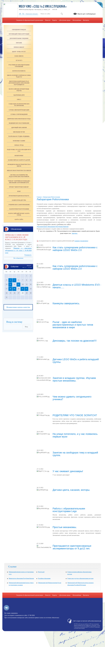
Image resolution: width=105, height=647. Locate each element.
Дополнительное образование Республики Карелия (52, 226)
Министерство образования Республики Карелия (21, 578)
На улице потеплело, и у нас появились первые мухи (75, 435)
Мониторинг (19, 155)
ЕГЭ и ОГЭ (19, 60)
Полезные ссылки (19, 141)
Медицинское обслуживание (19, 123)
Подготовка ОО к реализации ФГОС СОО (19, 150)
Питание (19, 43)
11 (10, 284)
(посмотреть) (84, 241)
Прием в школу (19, 47)
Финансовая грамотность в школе (19, 170)
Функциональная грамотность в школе (19, 165)
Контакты (86, 20)
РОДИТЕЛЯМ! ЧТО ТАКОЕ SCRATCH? (75, 415)
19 (14, 288)
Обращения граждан (19, 29)
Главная (39, 197)
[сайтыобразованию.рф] (99, 5)
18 (10, 288)
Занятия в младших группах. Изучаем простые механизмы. (74, 379)
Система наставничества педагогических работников (19, 175)
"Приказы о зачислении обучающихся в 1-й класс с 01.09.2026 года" (18, 250)
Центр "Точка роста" (19, 51)
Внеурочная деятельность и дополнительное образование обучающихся (19, 83)
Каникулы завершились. (66, 303)
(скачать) (77, 241)
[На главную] (20, 13)
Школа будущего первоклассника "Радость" (19, 76)
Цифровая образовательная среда (19, 118)
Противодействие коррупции (19, 34)
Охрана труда (19, 145)
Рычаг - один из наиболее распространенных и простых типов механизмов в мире (73, 325)
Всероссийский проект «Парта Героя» (19, 214)
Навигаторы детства (19, 200)
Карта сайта (19, 219)
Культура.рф (41, 572)
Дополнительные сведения (19, 38)
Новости (47, 20)
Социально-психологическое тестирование (19, 104)
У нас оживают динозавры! (68, 471)
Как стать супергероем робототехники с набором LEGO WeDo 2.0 (75, 248)
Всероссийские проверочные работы (19, 89)
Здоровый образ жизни (19, 127)
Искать (62, 13)
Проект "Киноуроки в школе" (19, 187)
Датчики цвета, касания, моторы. (71, 489)
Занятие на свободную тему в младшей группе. (75, 454)
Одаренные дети (19, 95)
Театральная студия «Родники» (19, 136)
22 (26, 288)
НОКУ (19, 191)
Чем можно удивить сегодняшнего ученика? (72, 398)
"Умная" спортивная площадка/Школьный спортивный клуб (19, 181)
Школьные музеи (19, 132)
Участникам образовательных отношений (19, 65)
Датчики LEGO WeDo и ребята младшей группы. (76, 360)
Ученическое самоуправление (19, 204)
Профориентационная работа (19, 196)
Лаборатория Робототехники (51, 197)
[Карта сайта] (23, 13)
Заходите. (75, 233)
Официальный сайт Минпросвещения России (49, 582)
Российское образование (44, 578)
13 (18, 284)
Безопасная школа (19, 71)
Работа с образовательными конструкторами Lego (69, 510)
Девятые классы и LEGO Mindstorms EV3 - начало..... (77, 286)
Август (29, 265)
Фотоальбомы (77, 20)
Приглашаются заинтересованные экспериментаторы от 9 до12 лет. (72, 547)
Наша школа (19, 56)
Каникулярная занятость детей (19, 160)
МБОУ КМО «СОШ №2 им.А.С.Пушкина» (43, 7)
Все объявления (18, 258)
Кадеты (54, 20)
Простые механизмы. (65, 527)
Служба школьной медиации (19, 110)
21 (22, 288)
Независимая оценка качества (18, 307)
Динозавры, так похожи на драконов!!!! (75, 340)
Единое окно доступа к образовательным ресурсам (80, 578)
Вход (26, 326)
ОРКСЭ (19, 99)
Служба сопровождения (18, 114)
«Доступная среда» (65, 20)
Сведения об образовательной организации (29, 20)
